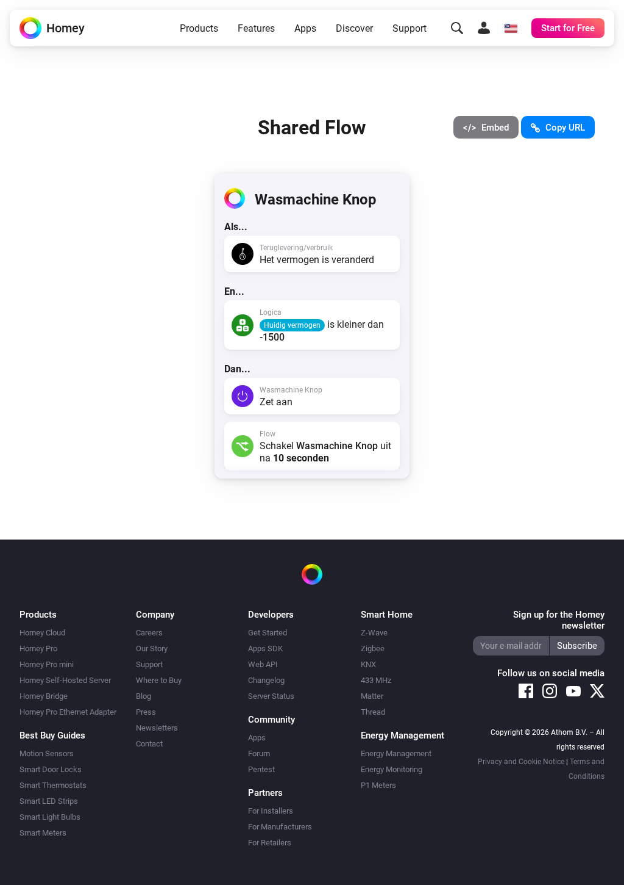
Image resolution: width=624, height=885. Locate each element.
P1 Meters (378, 785)
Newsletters (157, 727)
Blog (143, 696)
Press (146, 712)
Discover (354, 28)
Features (256, 28)
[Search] (457, 28)
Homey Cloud (42, 632)
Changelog (266, 680)
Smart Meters (43, 832)
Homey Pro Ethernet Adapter (68, 712)
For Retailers (269, 842)
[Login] (484, 28)
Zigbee (373, 648)
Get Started (267, 632)
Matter (372, 696)
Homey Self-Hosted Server (65, 680)
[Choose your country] (511, 28)
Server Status (271, 696)
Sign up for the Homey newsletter (558, 620)
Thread (373, 712)
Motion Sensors (47, 753)
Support (409, 28)
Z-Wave (374, 632)
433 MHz (376, 680)
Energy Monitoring (391, 769)
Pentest (261, 769)
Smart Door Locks (51, 769)
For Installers (270, 810)
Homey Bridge (44, 696)
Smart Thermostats (53, 785)
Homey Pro (38, 648)
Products (199, 28)
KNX (368, 664)
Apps (305, 28)
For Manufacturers (280, 826)
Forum (259, 753)
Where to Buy (159, 680)
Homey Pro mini (47, 664)
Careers (149, 632)
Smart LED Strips (49, 801)
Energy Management (396, 753)
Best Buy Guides (52, 735)
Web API (263, 664)
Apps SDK (265, 648)
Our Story (152, 648)
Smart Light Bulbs (50, 817)
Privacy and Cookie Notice (521, 761)
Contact (149, 743)
